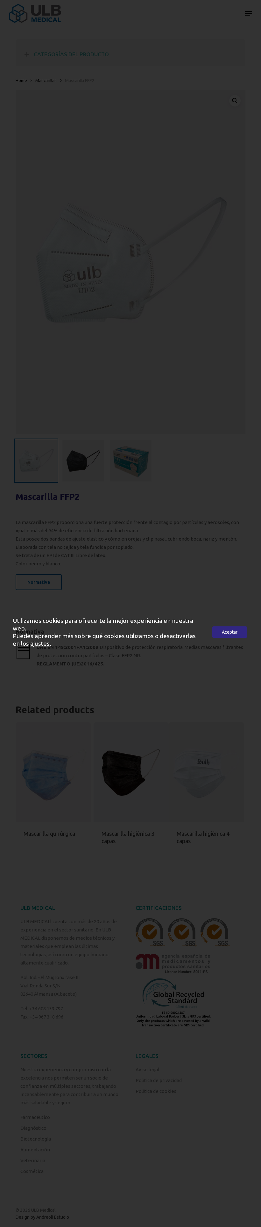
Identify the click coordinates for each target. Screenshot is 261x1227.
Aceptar (229, 632)
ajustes (40, 643)
